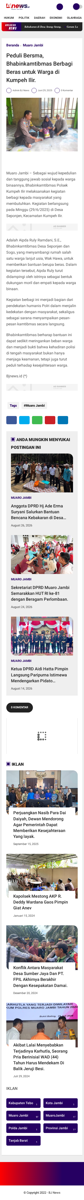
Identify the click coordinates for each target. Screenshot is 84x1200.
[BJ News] (18, 10)
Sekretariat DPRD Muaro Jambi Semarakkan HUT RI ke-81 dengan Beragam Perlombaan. (40, 593)
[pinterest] (50, 420)
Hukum (9, 17)
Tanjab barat (23, 1141)
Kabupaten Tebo (23, 1103)
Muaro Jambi (33, 45)
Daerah (39, 17)
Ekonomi (56, 17)
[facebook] (11, 420)
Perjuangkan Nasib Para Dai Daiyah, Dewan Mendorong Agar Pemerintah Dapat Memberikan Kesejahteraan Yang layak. (39, 824)
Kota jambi (60, 1103)
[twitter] (24, 420)
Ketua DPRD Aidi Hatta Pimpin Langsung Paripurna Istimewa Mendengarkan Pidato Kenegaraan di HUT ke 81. (39, 675)
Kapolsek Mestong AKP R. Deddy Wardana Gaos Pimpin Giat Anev (40, 902)
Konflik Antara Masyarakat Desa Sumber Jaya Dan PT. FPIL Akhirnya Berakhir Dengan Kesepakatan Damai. (40, 976)
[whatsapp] (37, 420)
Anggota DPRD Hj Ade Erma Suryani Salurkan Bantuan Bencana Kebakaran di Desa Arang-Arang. (37, 512)
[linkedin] (63, 420)
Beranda (12, 45)
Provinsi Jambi (61, 1128)
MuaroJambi (61, 1116)
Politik (24, 17)
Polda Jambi (23, 1128)
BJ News (54, 1192)
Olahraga (74, 17)
